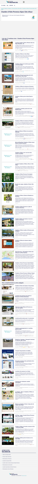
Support (11, 5)
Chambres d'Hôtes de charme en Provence (24, 86)
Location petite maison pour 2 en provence (24, 318)
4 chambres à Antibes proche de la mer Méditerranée (23, 109)
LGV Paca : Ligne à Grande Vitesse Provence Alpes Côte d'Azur (24, 416)
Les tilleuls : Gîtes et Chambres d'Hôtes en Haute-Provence (24, 392)
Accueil (3, 5)
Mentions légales (24, 475)
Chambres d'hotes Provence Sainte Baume (24, 263)
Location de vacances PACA (7, 460)
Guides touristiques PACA (7, 454)
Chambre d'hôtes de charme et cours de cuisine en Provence (23, 219)
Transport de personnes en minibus (23, 350)
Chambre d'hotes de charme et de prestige (24, 285)
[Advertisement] (19, 29)
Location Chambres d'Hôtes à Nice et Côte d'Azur (24, 164)
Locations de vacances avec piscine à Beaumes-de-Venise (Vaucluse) (23, 296)
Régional (6, 8)
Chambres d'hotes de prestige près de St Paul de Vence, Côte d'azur (24, 75)
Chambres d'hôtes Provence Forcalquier (23, 174)
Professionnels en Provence (7, 458)
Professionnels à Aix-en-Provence (8, 468)
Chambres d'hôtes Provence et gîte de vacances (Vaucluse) (23, 207)
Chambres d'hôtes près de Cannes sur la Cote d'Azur (24, 438)
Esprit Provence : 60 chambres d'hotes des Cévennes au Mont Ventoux (24, 252)
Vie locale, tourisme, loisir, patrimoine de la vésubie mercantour (24, 361)
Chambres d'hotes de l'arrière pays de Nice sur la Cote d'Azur (24, 64)
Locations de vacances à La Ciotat (22, 371)
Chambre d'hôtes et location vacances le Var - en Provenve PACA (25, 427)
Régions (9, 8)
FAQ (7, 5)
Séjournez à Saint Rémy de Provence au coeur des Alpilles (23, 307)
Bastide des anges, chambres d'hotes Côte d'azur (24, 185)
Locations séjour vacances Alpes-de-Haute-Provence (11, 462)
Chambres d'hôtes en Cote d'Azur (22, 54)
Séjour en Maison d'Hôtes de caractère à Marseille (24, 131)
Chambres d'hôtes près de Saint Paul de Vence (24, 97)
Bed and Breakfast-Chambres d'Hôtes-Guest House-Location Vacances (24, 143)
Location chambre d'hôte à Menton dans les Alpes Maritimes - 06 (24, 43)
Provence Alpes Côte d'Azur (17, 8)
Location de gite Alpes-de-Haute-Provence (9, 466)
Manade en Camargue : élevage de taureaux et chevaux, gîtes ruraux (25, 340)
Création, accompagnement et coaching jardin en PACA (23, 329)
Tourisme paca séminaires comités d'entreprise (22, 382)
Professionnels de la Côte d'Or (7, 464)
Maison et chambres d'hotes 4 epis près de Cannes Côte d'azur (24, 404)
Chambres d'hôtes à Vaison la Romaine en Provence (24, 196)
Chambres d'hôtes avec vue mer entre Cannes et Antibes (23, 153)
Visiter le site (25, 235)
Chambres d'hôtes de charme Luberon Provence (23, 241)
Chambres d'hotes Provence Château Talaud (24, 273)
